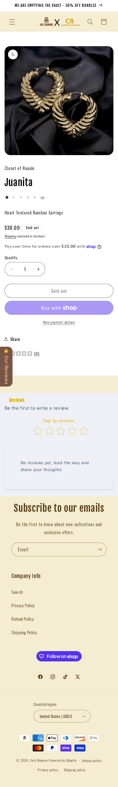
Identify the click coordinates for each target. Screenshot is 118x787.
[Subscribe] (99, 549)
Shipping (10, 236)
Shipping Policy (24, 632)
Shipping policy (75, 769)
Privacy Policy (23, 605)
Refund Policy (22, 619)
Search (17, 592)
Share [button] (15, 339)
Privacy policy (48, 769)
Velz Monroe (39, 760)
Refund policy (92, 760)
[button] (12, 21)
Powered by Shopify (62, 760)
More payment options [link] (59, 322)
